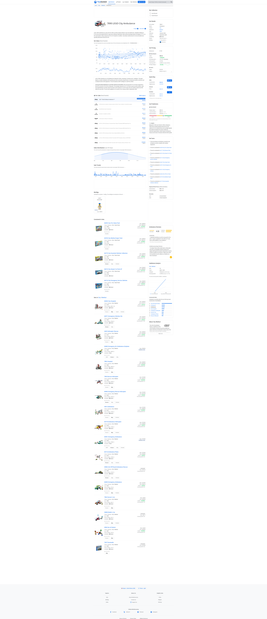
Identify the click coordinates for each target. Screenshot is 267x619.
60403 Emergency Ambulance (113, 482)
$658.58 (143, 268)
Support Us (134, 602)
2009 (108, 516)
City (99, 5)
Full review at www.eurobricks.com (156, 242)
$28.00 (143, 423)
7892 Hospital (108, 361)
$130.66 (143, 318)
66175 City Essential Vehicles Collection (116, 253)
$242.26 (143, 225)
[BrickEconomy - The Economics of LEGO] (100, 2)
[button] (138, 43)
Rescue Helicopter (155, 315)
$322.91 (143, 240)
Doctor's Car (153, 312)
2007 (108, 241)
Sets (96, 5)
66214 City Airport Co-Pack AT (113, 269)
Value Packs (117, 225)
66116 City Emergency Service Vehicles (115, 280)
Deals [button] (119, 2)
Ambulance (153, 305)
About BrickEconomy (133, 597)
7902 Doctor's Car (109, 497)
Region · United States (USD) (129, 588)
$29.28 (143, 499)
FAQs (160, 597)
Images (135, 28)
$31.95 (143, 393)
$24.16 (143, 484)
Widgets (160, 599)
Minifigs (107, 599)
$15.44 (143, 545)
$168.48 (143, 363)
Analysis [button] (126, 2)
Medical (103, 5)
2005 (108, 546)
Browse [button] (112, 2)
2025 (108, 350)
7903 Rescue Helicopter (111, 376)
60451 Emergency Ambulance (113, 437)
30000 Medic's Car (109, 512)
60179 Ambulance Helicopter (112, 422)
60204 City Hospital (110, 301)
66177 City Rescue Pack (165, 150)
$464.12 (143, 255)
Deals (107, 602)
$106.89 (143, 333)
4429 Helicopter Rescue (111, 331)
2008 (108, 226)
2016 (108, 455)
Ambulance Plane (154, 314)
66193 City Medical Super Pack (113, 238)
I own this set (136, 232)
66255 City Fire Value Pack (112, 223)
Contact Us (133, 599)
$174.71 (143, 303)
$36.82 (143, 454)
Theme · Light (143, 588)
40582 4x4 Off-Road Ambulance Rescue (116, 467)
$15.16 (143, 469)
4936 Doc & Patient (110, 527)
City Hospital (153, 308)
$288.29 (143, 282)
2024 (108, 395)
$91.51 (143, 378)
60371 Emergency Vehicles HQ (113, 316)
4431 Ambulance (109, 406)
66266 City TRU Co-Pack (165, 174)
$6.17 (144, 515)
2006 (108, 272)
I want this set (137, 234)
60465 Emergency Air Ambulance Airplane (116, 346)
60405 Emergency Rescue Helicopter (115, 391)
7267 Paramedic (109, 542)
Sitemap (160, 602)
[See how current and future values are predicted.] (171, 71)
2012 (108, 334)
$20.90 (143, 529)
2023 (108, 319)
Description (141, 28)
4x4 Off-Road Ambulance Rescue (158, 303)
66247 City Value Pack (165, 162)
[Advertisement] (120, 12)
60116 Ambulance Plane (111, 452)
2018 (108, 304)
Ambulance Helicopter (155, 310)
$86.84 (143, 408)
